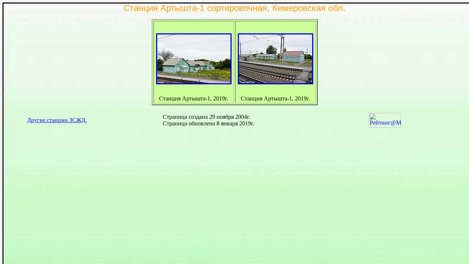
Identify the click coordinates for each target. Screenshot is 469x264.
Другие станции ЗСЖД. (57, 120)
